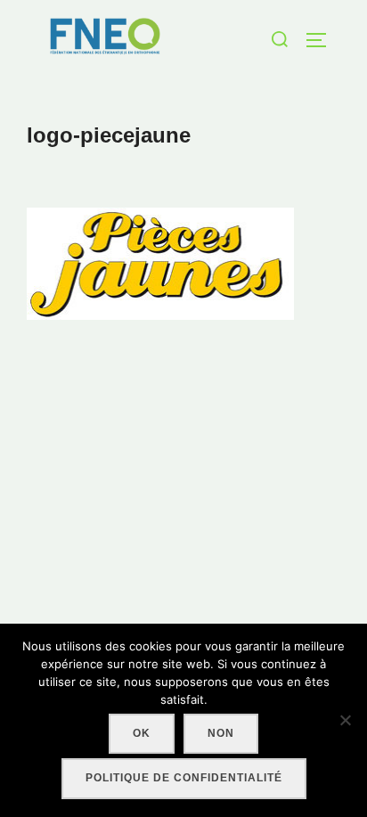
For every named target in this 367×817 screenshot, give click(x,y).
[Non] (345, 720)
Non (221, 733)
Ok (142, 733)
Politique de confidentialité (184, 778)
